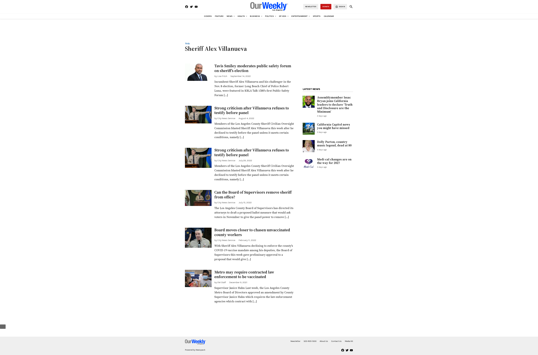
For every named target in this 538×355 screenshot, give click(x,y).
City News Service (226, 118)
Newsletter (310, 7)
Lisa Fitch (222, 76)
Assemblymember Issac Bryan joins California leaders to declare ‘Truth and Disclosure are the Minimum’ (335, 104)
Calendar (329, 16)
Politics (269, 16)
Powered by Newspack (195, 350)
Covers (208, 16)
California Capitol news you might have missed (333, 126)
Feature (219, 16)
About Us (324, 341)
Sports (317, 16)
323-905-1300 (310, 341)
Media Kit (349, 341)
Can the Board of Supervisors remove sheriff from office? (253, 195)
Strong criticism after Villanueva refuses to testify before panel (251, 110)
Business (255, 16)
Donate (326, 7)
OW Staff (221, 282)
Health (241, 16)
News (229, 16)
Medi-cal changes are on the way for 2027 (334, 161)
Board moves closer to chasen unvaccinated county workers (252, 232)
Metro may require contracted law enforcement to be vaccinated (244, 274)
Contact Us (336, 341)
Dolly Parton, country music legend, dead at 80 (334, 143)
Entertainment (299, 16)
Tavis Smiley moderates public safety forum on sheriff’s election (252, 68)
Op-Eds (282, 16)
